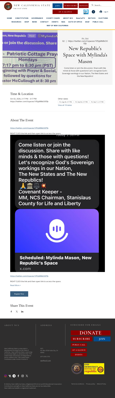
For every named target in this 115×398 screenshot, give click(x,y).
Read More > (15, 285)
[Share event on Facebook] (11, 311)
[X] (26, 375)
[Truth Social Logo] (9, 375)
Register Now (19, 294)
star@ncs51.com (45, 360)
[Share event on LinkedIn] (22, 311)
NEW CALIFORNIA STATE (32, 5)
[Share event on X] (17, 311)
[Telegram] (14, 375)
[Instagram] (5, 375)
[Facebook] (18, 375)
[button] (93, 11)
